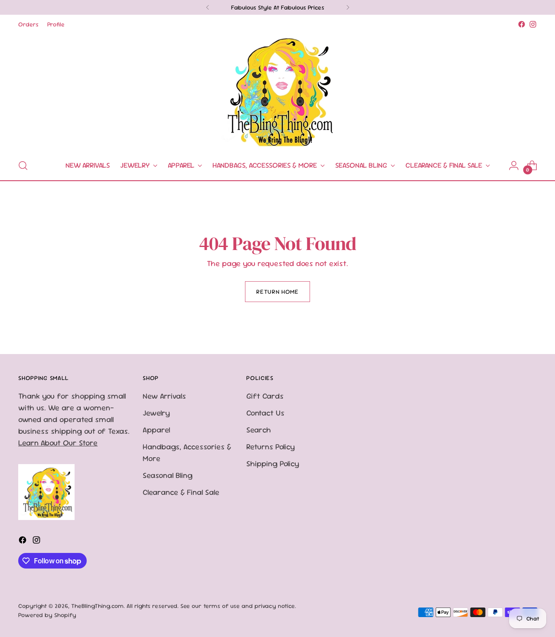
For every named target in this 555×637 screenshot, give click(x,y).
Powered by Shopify (47, 615)
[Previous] (207, 7)
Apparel (156, 430)
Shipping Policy (272, 463)
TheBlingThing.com (97, 606)
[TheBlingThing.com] (277, 90)
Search (258, 430)
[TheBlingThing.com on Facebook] (522, 24)
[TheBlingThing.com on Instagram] (533, 24)
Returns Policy (270, 447)
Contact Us (265, 413)
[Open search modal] (23, 165)
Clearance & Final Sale (181, 492)
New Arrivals (164, 396)
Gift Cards (265, 396)
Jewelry (156, 413)
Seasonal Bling (168, 475)
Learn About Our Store (58, 443)
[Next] (347, 7)
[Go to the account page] (513, 165)
